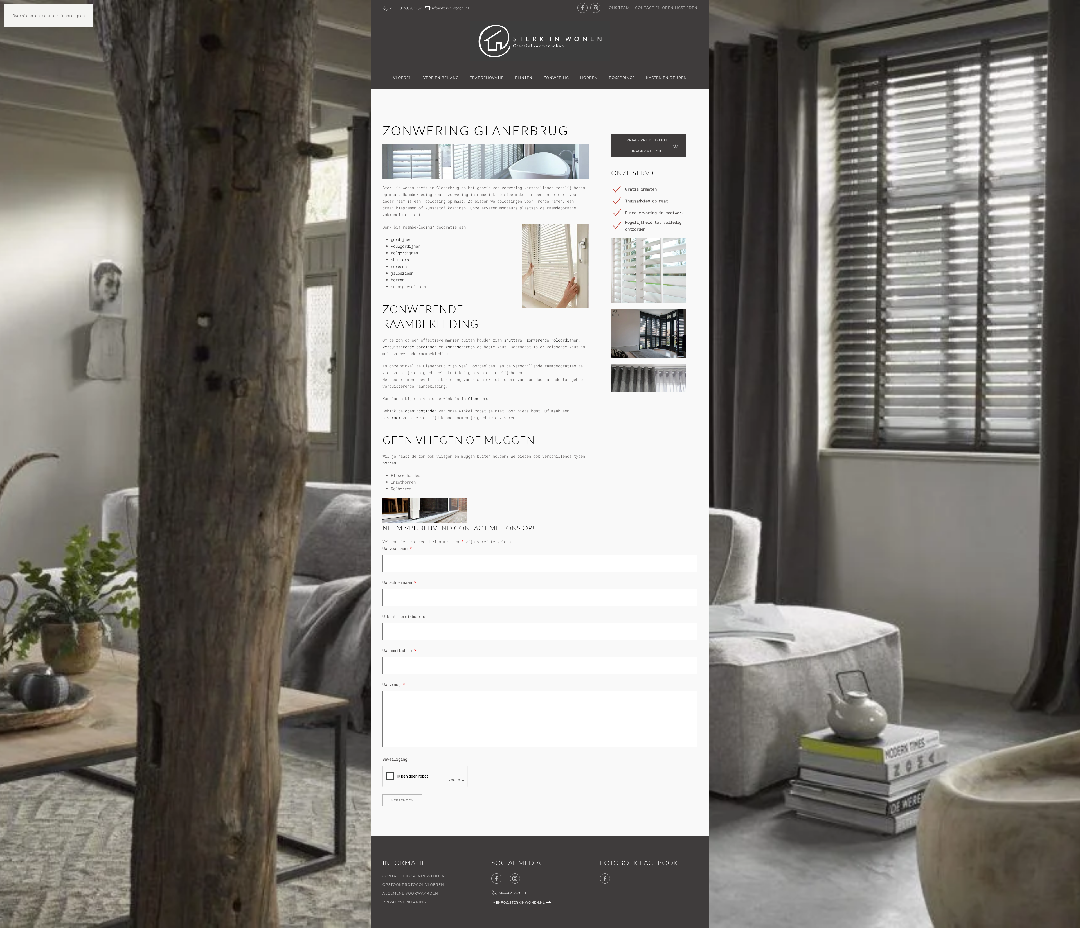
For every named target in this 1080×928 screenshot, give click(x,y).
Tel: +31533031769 (405, 8)
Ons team (619, 8)
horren (397, 280)
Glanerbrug (479, 398)
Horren (589, 78)
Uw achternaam (399, 582)
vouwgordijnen (405, 246)
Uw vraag (393, 684)
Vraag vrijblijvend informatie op (647, 145)
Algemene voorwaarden (410, 893)
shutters (400, 259)
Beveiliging (394, 759)
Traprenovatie (487, 78)
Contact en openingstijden (666, 8)
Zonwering (556, 78)
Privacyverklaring (404, 902)
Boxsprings (622, 78)
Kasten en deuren (666, 78)
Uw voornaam (397, 548)
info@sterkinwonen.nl (449, 8)
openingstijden (420, 411)
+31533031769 (508, 893)
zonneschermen (460, 346)
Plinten (523, 78)
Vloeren (402, 78)
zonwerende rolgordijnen (552, 340)
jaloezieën (402, 273)
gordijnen (401, 239)
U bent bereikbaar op (405, 616)
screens (399, 266)
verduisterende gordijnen (409, 346)
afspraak (391, 417)
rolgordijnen (404, 253)
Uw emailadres (399, 650)
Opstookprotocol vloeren (413, 884)
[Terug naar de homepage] (540, 41)
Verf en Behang (441, 78)
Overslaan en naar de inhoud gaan (49, 15)
